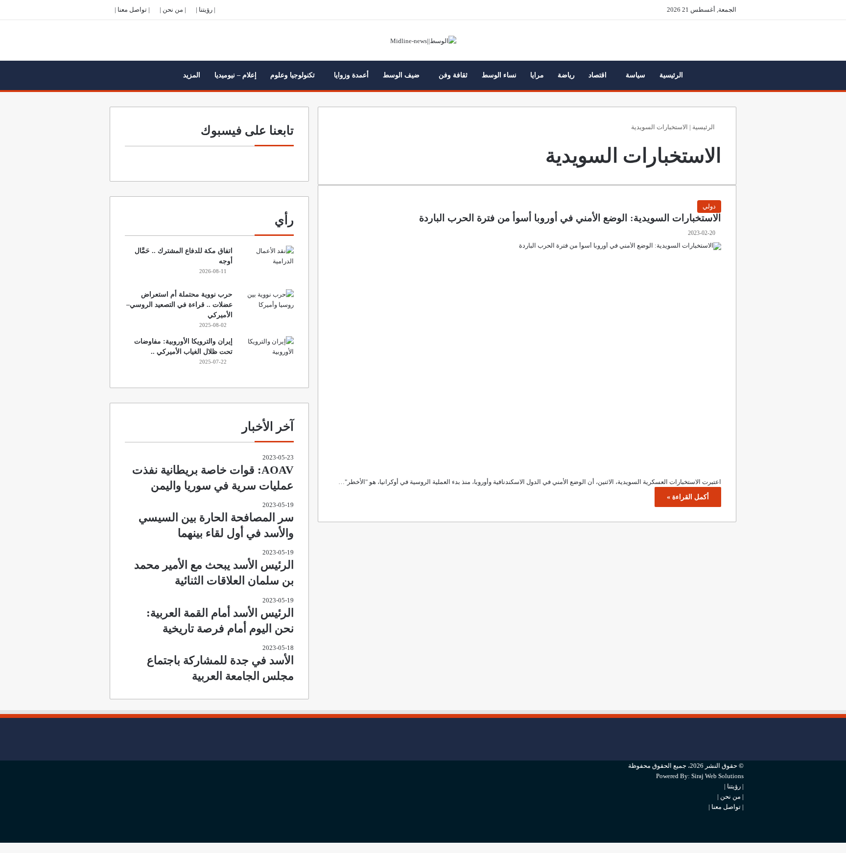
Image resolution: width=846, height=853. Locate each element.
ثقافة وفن (453, 75)
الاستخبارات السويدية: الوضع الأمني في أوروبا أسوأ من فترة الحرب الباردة (570, 218)
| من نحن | (173, 9)
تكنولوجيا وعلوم (292, 75)
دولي (709, 206)
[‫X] (741, 739)
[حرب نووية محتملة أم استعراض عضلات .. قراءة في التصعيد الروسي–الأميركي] (267, 307)
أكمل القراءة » (688, 497)
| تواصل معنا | (132, 9)
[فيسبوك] (741, 723)
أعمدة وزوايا (351, 75)
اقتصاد (597, 75)
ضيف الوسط (401, 75)
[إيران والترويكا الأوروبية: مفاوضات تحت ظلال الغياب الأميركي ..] (267, 354)
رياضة (566, 75)
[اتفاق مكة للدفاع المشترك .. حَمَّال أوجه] (267, 264)
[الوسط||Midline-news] (423, 40)
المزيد (191, 75)
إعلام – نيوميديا (235, 75)
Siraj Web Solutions (717, 776)
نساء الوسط (499, 75)
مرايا (537, 75)
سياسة (635, 75)
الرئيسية (671, 75)
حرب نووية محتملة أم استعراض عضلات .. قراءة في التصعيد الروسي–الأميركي (179, 305)
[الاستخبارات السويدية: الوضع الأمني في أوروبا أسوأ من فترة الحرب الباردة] (527, 352)
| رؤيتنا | (205, 9)
